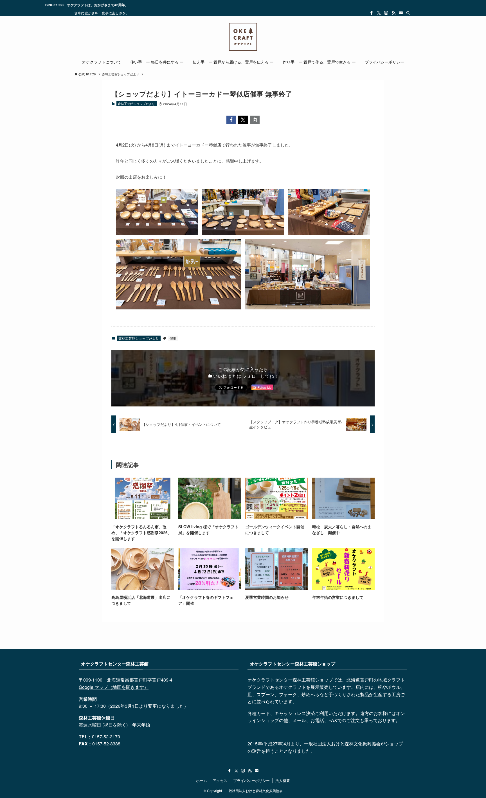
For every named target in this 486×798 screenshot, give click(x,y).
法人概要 (282, 780)
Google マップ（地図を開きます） (113, 687)
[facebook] (371, 13)
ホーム (201, 780)
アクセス (220, 780)
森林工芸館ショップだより (136, 103)
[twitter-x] (378, 13)
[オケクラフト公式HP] (243, 37)
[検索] (408, 13)
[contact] (400, 13)
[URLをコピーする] (255, 120)
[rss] (393, 13)
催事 (173, 338)
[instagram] (386, 13)
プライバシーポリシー (251, 780)
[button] (231, 120)
